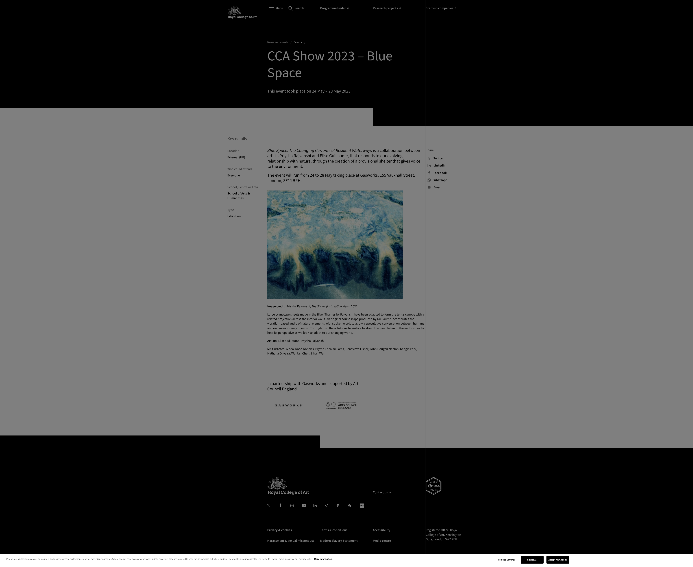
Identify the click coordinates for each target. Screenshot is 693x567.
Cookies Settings (506, 559)
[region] (346, 560)
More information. (323, 559)
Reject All (532, 559)
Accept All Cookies (557, 559)
